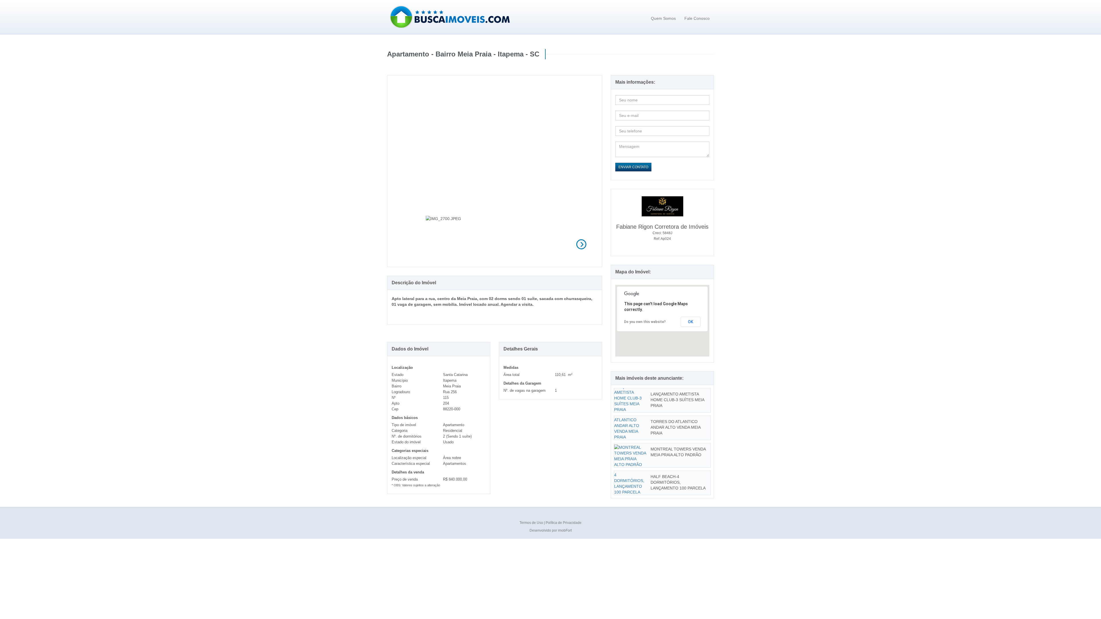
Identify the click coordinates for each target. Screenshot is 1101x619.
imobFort (565, 530)
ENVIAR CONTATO (633, 167)
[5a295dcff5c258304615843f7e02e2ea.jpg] (542, 243)
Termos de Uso (532, 523)
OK (690, 322)
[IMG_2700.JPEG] (447, 243)
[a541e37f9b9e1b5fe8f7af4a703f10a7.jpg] (494, 243)
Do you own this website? (645, 322)
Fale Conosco (697, 18)
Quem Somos (663, 18)
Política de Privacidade (563, 523)
